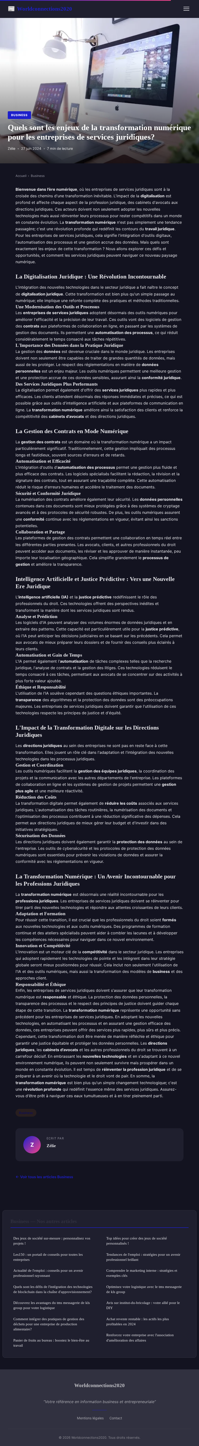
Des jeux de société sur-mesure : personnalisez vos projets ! (51, 1240)
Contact (115, 1418)
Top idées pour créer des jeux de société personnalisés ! (136, 1240)
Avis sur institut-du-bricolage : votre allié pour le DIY (143, 1305)
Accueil (21, 176)
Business (19, 115)
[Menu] (186, 9)
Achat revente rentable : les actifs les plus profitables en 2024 (137, 1321)
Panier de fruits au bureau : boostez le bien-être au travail (51, 1342)
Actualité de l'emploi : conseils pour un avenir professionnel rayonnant (48, 1273)
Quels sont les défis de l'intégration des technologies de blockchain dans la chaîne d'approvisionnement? (52, 1289)
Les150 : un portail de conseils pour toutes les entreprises (48, 1257)
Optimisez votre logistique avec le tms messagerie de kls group (144, 1289)
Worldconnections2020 (40, 9)
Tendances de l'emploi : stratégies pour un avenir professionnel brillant (143, 1257)
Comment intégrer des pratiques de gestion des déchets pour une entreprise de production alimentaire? (48, 1324)
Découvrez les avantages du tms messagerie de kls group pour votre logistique (51, 1305)
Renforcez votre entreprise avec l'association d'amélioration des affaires (140, 1337)
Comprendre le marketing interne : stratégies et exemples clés (141, 1273)
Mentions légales (90, 1418)
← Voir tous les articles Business (44, 1177)
